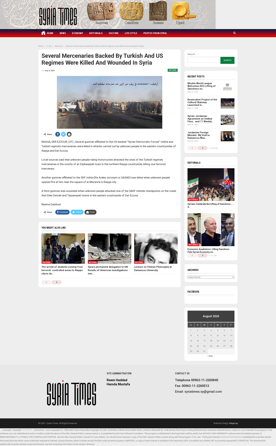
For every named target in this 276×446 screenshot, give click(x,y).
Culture (114, 33)
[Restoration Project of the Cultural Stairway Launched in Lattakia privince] (227, 103)
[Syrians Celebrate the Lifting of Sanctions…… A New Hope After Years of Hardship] (211, 184)
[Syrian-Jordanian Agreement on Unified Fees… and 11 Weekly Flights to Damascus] (227, 120)
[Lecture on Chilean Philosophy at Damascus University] (156, 248)
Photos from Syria (155, 33)
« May (210, 356)
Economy (77, 33)
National (173, 70)
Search (191, 54)
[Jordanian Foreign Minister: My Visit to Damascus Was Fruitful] (227, 136)
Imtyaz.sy (233, 423)
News (63, 33)
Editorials (96, 33)
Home (50, 33)
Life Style (131, 33)
